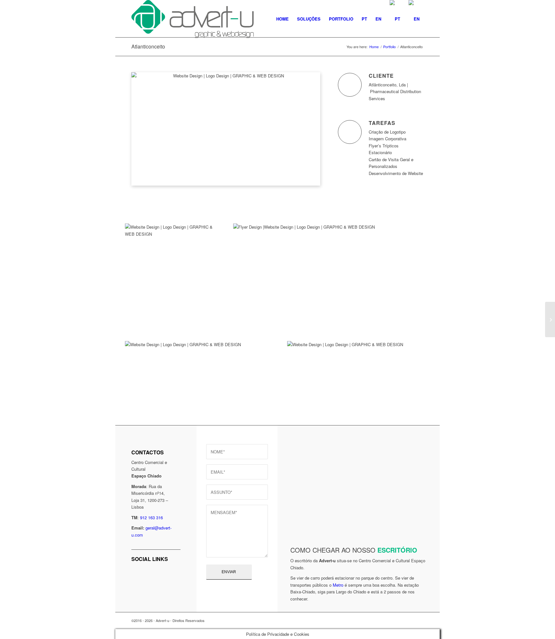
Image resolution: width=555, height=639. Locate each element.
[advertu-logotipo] (192, 19)
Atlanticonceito (148, 46)
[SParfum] (550, 319)
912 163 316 (151, 517)
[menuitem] (282, 19)
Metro (338, 585)
